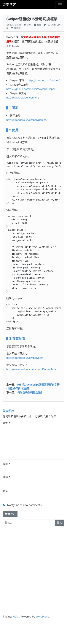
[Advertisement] (33, 564)
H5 (48, 24)
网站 (5, 490)
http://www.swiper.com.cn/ (22, 97)
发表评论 (18, 28)
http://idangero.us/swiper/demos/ (26, 119)
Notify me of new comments (24, 505)
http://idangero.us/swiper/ (44, 80)
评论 (6, 422)
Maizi (16, 616)
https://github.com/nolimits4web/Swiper (30, 88)
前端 (39, 24)
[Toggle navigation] (59, 4)
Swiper (53, 24)
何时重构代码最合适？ (30, 392)
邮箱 (6, 476)
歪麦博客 (9, 5)
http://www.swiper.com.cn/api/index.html (31, 369)
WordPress (42, 616)
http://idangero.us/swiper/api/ (24, 357)
